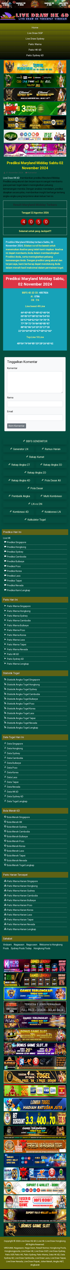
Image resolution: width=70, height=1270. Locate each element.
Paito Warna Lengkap (18, 664)
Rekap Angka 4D (20, 480)
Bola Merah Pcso (15, 841)
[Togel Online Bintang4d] (35, 1049)
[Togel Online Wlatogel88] (35, 1063)
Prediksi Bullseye (15, 561)
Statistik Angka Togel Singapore (23, 679)
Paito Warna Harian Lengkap (21, 929)
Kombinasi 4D (20, 511)
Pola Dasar (36, 488)
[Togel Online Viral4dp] (35, 150)
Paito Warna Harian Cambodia (22, 895)
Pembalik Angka (20, 496)
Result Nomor (42, 1248)
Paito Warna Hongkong (18, 611)
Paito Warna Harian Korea (20, 910)
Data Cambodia (15, 758)
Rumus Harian (52, 449)
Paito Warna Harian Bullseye (21, 900)
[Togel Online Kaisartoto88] (35, 1091)
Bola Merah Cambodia (18, 831)
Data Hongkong (15, 748)
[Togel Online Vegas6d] (35, 1021)
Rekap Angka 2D (36, 472)
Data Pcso (12, 767)
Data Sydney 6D (15, 796)
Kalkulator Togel (36, 519)
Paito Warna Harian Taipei (20, 919)
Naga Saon (30, 1248)
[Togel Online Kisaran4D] (35, 108)
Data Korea (12, 772)
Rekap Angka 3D (52, 464)
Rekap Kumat (36, 457)
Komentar (32, 173)
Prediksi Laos (14, 575)
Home (35, 27)
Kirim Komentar (17, 426)
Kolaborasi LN (52, 511)
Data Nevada (13, 787)
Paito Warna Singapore (19, 606)
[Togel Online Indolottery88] (35, 1174)
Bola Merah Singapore (18, 817)
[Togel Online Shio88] (35, 1215)
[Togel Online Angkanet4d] (35, 1188)
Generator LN (20, 449)
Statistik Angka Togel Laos (20, 713)
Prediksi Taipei (14, 580)
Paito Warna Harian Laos (19, 914)
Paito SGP (9, 1254)
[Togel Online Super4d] (35, 94)
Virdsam (7, 944)
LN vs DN (36, 504)
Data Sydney (13, 753)
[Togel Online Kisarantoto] (35, 122)
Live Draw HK (27, 1251)
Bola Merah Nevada (17, 860)
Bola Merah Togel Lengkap (20, 865)
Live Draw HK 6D (11, 178)
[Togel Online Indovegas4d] (35, 1229)
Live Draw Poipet (32, 1261)
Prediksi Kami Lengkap (18, 590)
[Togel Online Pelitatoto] (35, 136)
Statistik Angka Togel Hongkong (23, 684)
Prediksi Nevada (15, 585)
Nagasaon (19, 944)
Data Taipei (13, 782)
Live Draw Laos (42, 1258)
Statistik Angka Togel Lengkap (22, 727)
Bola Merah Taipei (16, 855)
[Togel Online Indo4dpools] (35, 1104)
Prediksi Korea (14, 571)
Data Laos (12, 777)
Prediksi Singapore (16, 542)
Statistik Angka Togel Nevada (22, 723)
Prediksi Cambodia (16, 556)
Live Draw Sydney (35, 38)
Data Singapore (15, 743)
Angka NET (58, 1261)
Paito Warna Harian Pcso (19, 905)
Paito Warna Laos (16, 640)
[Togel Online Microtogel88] (35, 966)
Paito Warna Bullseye (18, 625)
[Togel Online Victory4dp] (35, 993)
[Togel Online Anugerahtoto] (35, 1160)
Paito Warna (35, 44)
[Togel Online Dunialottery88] (35, 1146)
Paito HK (19, 1254)
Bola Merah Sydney (17, 827)
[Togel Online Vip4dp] (35, 1132)
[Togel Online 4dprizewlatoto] (35, 1077)
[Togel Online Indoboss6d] (35, 979)
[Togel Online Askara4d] (35, 1035)
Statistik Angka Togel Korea (21, 708)
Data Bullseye (14, 763)
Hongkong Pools (42, 948)
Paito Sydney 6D (35, 55)
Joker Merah (46, 1261)
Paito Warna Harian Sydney (21, 890)
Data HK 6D (12, 791)
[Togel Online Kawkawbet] (35, 1007)
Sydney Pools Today (21, 948)
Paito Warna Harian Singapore (22, 881)
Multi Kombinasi (52, 496)
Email (10, 411)
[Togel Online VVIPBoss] (35, 67)
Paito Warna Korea (16, 635)
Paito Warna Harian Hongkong (22, 886)
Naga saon (31, 944)
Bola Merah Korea (16, 846)
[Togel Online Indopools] (35, 1202)
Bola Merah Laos (15, 851)
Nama (10, 397)
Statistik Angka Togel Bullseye (22, 699)
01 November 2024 (14, 173)
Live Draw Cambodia (24, 1258)
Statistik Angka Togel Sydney (22, 689)
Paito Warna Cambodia (19, 620)
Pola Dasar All (52, 480)
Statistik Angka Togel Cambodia (23, 694)
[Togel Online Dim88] (35, 81)
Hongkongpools (12, 1251)
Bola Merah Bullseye (17, 836)
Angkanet (35, 1265)
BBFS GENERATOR (36, 441)
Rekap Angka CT (20, 464)
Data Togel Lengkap (17, 801)
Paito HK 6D (35, 49)
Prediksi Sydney (15, 551)
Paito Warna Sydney (17, 616)
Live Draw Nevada (14, 1261)
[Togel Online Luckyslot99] (35, 1118)
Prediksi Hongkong (16, 547)
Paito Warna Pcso (16, 630)
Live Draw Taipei (58, 1258)
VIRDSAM (8, 1248)
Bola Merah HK (14, 822)
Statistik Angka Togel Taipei (21, 718)
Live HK (6, 538)
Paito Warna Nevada (17, 649)
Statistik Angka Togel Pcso (20, 703)
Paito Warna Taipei (16, 644)
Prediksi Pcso (14, 566)
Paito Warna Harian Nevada (21, 924)
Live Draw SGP (35, 33)
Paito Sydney (30, 1254)
